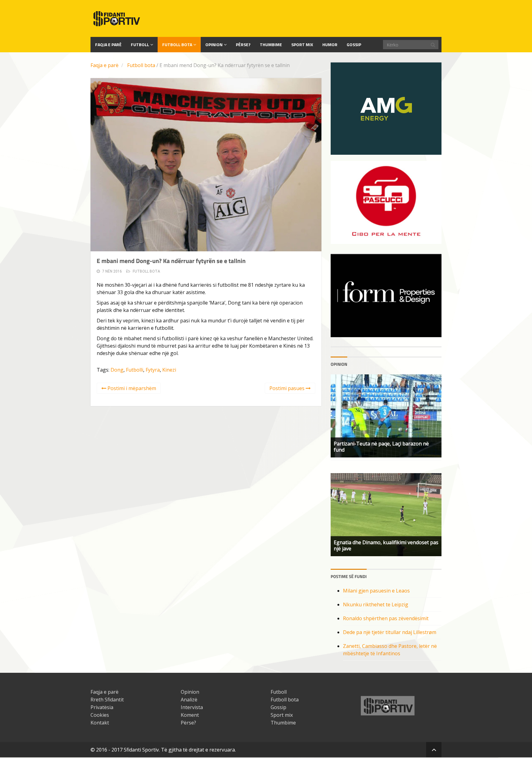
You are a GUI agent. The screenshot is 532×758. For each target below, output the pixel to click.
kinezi (169, 369)
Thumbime (271, 44)
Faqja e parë (105, 65)
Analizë (189, 699)
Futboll (140, 44)
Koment (190, 715)
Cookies (100, 715)
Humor (329, 44)
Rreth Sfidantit (107, 699)
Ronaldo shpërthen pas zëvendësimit (386, 618)
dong (117, 369)
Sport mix (302, 44)
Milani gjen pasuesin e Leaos (376, 590)
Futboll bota (177, 44)
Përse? (243, 44)
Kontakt (100, 722)
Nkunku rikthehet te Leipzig (375, 604)
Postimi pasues (287, 388)
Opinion (214, 44)
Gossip (354, 44)
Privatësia (102, 707)
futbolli (134, 369)
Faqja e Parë (108, 44)
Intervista (192, 707)
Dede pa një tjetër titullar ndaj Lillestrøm (389, 632)
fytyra (153, 369)
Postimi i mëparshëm (131, 388)
